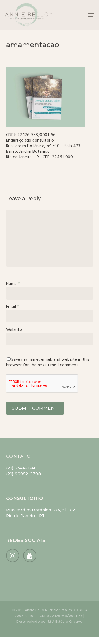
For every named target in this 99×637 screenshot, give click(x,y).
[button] (91, 15)
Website (14, 329)
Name (13, 284)
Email (12, 306)
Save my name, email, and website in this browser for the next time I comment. (48, 362)
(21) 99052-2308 (23, 473)
